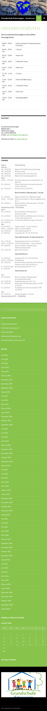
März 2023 (5, 486)
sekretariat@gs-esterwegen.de (17, 135)
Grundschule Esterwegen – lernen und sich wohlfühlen (18, 18)
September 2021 (7, 556)
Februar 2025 (6, 408)
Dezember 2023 (6, 449)
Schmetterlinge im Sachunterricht (13, 340)
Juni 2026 (4, 359)
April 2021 (5, 576)
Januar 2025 (5, 412)
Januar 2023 (5, 494)
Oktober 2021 (6, 551)
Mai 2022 (4, 527)
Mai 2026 (4, 363)
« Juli (3, 651)
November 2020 (7, 596)
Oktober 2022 (6, 506)
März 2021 (5, 580)
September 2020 (7, 605)
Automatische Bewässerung (11, 336)
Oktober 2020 (6, 601)
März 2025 (5, 404)
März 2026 (5, 371)
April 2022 (5, 531)
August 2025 (5, 392)
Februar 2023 (6, 490)
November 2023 (7, 453)
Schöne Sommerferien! (9, 324)
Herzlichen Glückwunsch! (10, 328)
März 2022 (5, 535)
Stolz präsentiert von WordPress (10, 708)
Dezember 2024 (6, 416)
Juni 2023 (4, 474)
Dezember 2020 (6, 592)
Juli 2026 (4, 355)
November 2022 (7, 502)
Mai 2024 (4, 437)
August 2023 (5, 466)
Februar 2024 (6, 445)
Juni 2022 (4, 523)
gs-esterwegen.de (21, 139)
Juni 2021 (4, 568)
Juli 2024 (4, 429)
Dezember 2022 (6, 498)
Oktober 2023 (6, 457)
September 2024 (7, 425)
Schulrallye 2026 (7, 332)
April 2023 (5, 482)
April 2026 (5, 367)
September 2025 (7, 388)
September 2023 (7, 461)
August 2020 (5, 609)
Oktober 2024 (6, 421)
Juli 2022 (4, 519)
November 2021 (7, 547)
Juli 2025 (4, 396)
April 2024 (5, 441)
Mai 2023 (4, 478)
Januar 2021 (5, 588)
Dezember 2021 (6, 543)
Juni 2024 (4, 433)
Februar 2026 (6, 376)
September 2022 (7, 511)
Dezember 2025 (6, 380)
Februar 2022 (6, 539)
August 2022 (5, 515)
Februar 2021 (6, 584)
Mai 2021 (4, 572)
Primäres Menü (44, 18)
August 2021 (5, 560)
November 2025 (7, 384)
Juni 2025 (4, 400)
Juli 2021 (4, 564)
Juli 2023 (4, 470)
